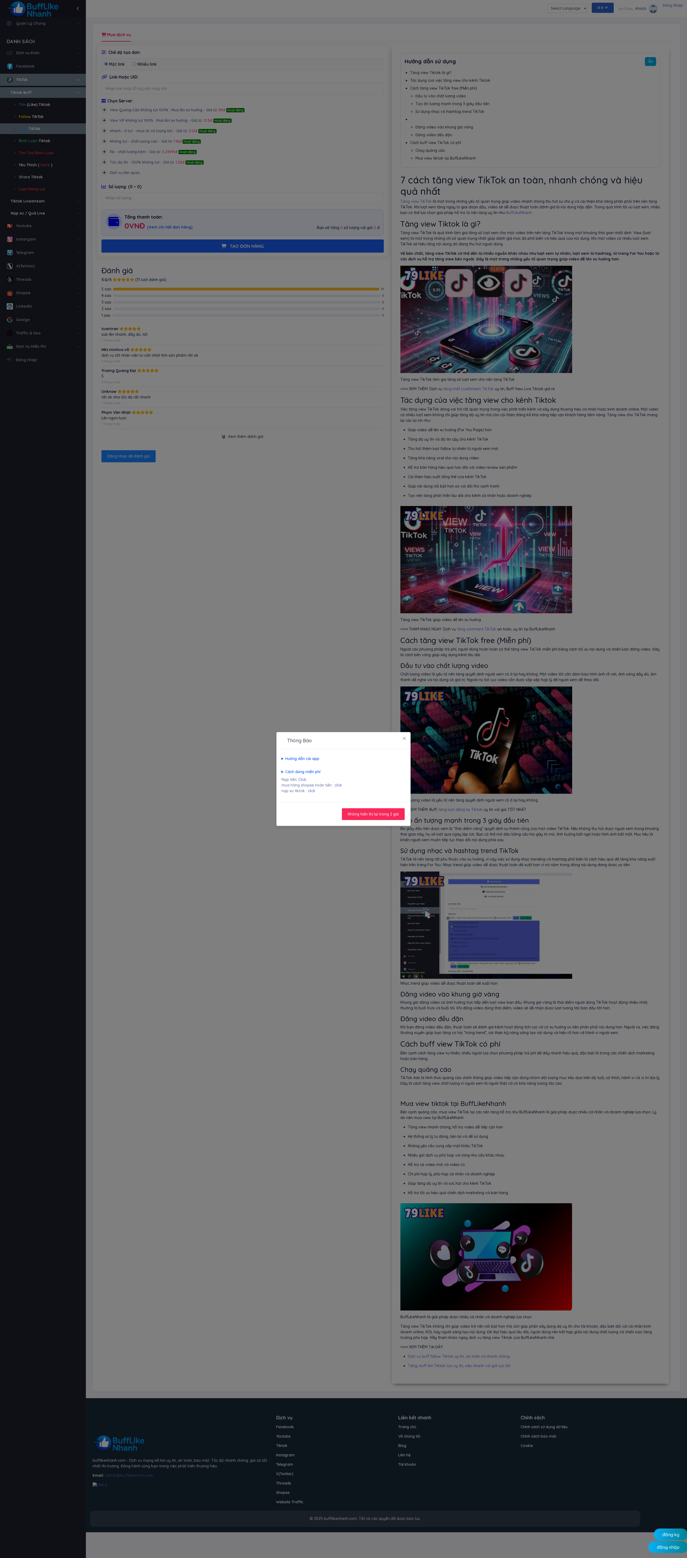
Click (302, 779)
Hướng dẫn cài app (302, 758)
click (338, 785)
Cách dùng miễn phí (302, 771)
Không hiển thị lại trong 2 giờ (373, 814)
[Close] (404, 738)
